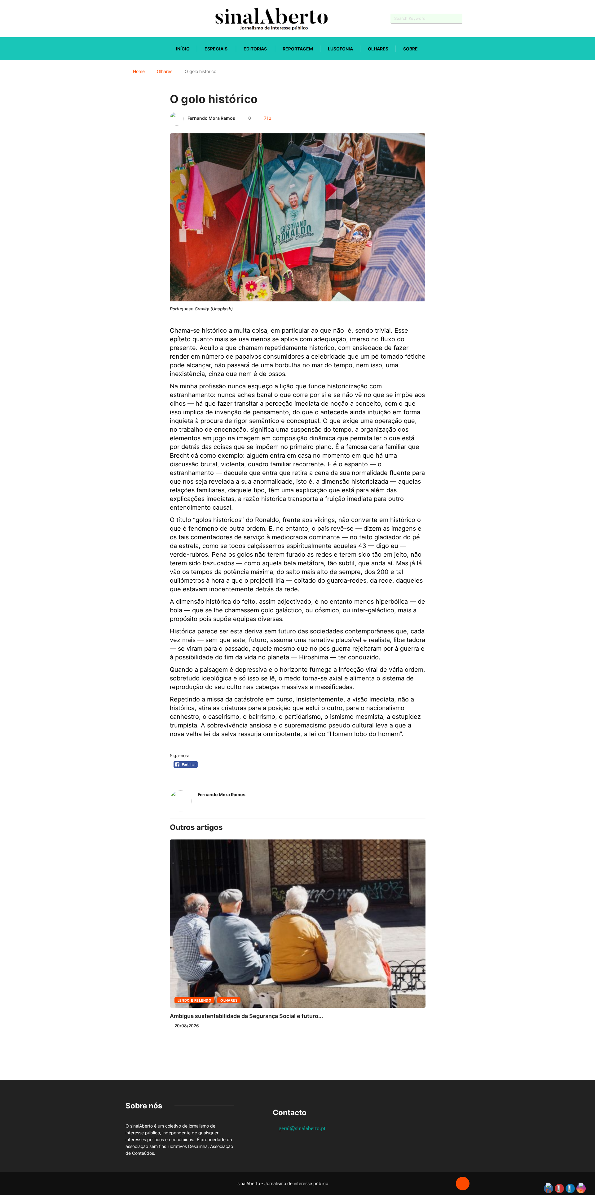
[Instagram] (149, 18)
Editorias (255, 48)
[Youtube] (138, 18)
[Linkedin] (159, 18)
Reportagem (298, 48)
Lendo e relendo (195, 1000)
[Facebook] (127, 18)
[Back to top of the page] (463, 1183)
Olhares (378, 48)
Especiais (216, 48)
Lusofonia (340, 48)
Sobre (410, 48)
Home (139, 71)
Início (183, 48)
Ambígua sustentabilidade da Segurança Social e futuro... (246, 1016)
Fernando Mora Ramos (211, 118)
